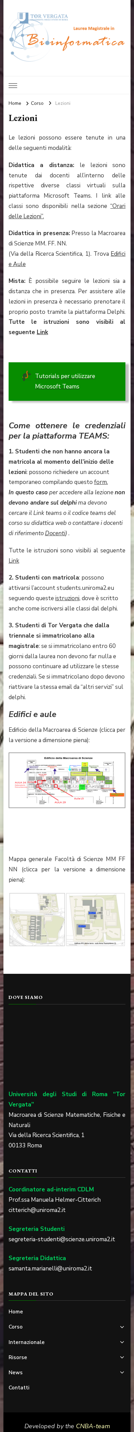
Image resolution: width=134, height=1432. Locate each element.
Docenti (55, 533)
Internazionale (27, 1342)
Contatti (19, 1387)
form (100, 482)
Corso (16, 1326)
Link (42, 332)
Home (16, 1311)
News (16, 1372)
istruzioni (67, 598)
